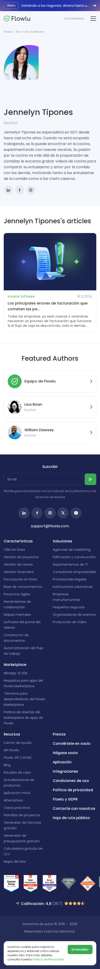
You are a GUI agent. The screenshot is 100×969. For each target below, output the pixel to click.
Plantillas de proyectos (22, 815)
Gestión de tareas (18, 564)
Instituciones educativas (73, 586)
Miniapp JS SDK (16, 673)
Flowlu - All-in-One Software (23, 32)
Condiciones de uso (71, 780)
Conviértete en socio (71, 743)
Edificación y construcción (74, 557)
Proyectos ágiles (17, 594)
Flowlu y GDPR (65, 799)
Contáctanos (74, 18)
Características (18, 541)
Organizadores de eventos (74, 614)
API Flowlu (11, 750)
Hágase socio (65, 752)
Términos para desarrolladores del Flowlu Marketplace (24, 699)
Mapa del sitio (15, 861)
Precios (59, 734)
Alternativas (13, 800)
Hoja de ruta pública (71, 817)
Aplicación (62, 762)
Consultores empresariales (74, 572)
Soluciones (62, 541)
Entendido (80, 949)
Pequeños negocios (69, 607)
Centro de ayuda (17, 742)
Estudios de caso (17, 772)
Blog (7, 765)
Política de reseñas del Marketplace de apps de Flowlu (23, 718)
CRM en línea (14, 549)
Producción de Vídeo (70, 622)
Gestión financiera (19, 572)
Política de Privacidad (48, 959)
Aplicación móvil (17, 793)
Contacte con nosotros (74, 808)
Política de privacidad (73, 790)
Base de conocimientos (23, 586)
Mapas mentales (17, 614)
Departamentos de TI (70, 564)
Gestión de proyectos (21, 557)
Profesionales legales (70, 579)
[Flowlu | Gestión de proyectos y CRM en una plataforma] (17, 18)
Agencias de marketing (71, 549)
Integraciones (65, 771)
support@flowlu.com (50, 526)
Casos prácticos (17, 807)
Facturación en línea (20, 579)
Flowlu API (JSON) (18, 757)
